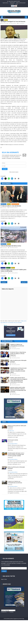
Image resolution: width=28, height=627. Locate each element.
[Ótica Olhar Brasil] (14, 522)
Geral (2, 20)
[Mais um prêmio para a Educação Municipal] (5, 363)
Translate (11, 612)
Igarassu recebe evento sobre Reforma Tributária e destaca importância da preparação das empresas (18, 389)
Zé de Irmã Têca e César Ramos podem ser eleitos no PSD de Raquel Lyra (18, 353)
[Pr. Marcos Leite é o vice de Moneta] (14, 194)
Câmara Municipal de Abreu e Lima (11, 246)
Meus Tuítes (4, 579)
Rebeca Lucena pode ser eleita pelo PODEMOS (17, 426)
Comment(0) (21, 23)
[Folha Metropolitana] (14, 541)
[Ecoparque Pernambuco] (14, 408)
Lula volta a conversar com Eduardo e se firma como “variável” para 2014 (24, 282)
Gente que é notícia (13, 440)
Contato (12, 4)
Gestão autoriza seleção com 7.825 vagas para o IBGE (4, 282)
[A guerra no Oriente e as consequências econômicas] (5, 347)
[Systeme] (14, 331)
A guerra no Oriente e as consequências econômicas (17, 345)
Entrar (16, 4)
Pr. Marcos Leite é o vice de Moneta (11, 206)
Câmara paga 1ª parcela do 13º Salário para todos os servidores (13, 270)
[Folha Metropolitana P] (14, 505)
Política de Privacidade (20, 2)
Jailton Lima (11, 430)
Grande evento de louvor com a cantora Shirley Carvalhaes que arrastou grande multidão (16, 454)
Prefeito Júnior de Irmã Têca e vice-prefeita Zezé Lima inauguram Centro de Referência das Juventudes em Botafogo (18, 380)
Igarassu (8, 267)
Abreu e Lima (3, 204)
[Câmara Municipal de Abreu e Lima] (14, 234)
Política (5, 20)
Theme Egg (21, 618)
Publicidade (12, 2)
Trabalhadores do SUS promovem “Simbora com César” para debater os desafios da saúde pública (18, 370)
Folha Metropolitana (12, 23)
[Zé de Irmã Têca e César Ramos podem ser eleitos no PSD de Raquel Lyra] (5, 354)
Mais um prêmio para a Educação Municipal (16, 467)
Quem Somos (5, 2)
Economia (3, 267)
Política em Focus (15, 204)
